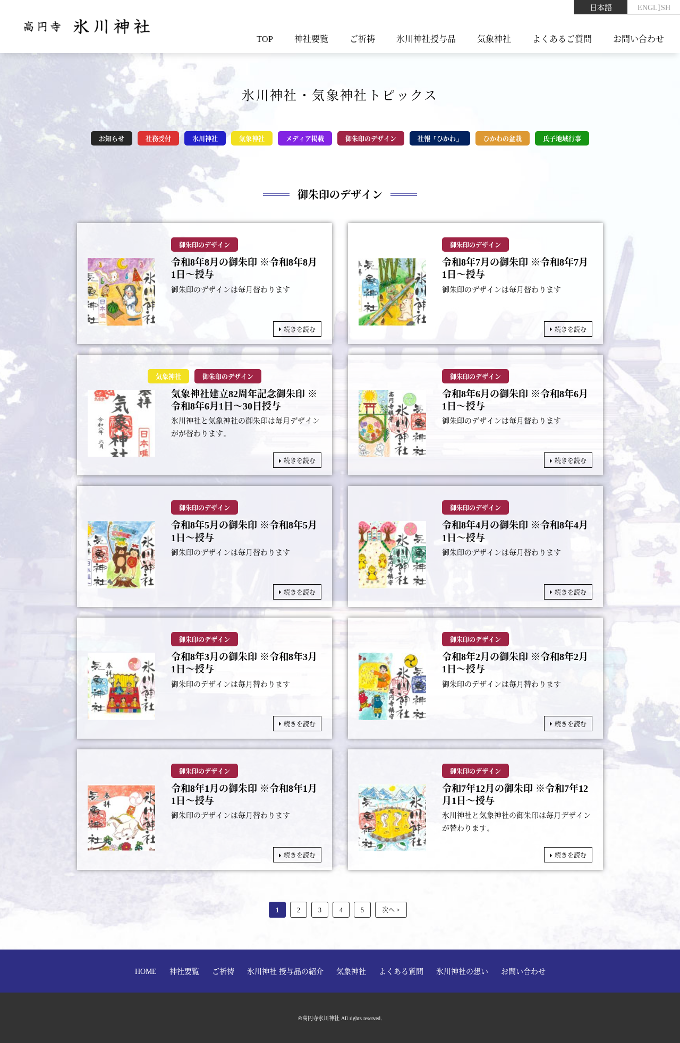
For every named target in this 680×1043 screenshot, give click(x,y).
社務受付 (158, 138)
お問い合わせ (638, 38)
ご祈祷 (362, 38)
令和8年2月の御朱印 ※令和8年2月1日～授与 (515, 662)
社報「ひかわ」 (440, 138)
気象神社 (494, 38)
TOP (265, 38)
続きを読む (300, 329)
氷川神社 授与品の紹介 (285, 970)
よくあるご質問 (562, 38)
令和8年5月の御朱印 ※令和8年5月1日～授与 (244, 530)
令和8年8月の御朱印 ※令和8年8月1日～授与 (244, 267)
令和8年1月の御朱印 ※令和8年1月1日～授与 (244, 794)
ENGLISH (654, 7)
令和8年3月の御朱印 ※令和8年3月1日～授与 (244, 662)
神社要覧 (311, 38)
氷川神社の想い (462, 970)
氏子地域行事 (562, 138)
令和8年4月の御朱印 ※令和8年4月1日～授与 (515, 530)
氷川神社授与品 (426, 38)
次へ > (391, 909)
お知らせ (111, 138)
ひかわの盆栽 (502, 138)
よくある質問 (401, 970)
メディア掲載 (305, 138)
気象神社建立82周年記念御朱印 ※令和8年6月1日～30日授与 (244, 399)
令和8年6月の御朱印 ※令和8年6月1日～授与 (515, 399)
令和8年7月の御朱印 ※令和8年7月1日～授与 (515, 267)
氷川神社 (205, 138)
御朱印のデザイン (370, 138)
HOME (146, 970)
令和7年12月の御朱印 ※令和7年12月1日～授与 (515, 794)
